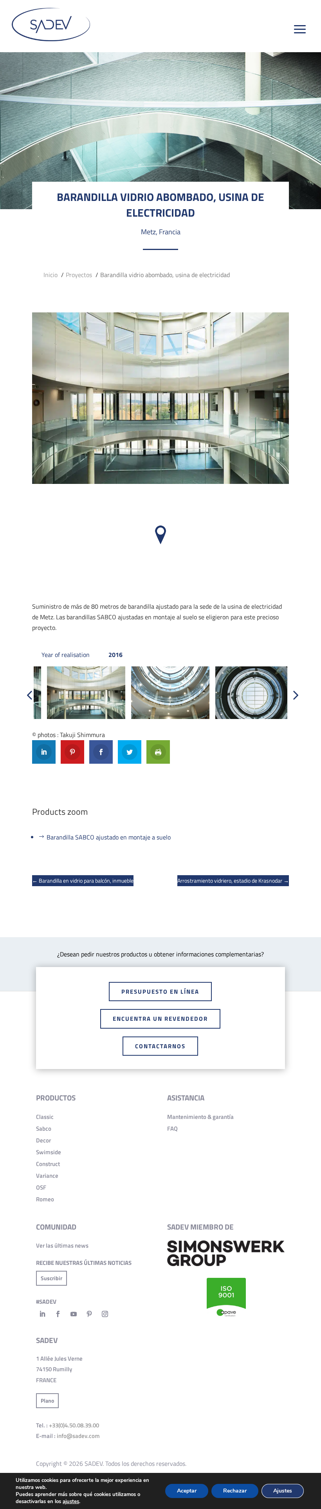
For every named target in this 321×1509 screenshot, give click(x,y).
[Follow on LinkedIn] (42, 1314)
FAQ (172, 1128)
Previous (28, 697)
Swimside (48, 1152)
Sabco (43, 1128)
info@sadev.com (78, 1435)
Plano (47, 1400)
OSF (41, 1187)
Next (293, 697)
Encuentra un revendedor (160, 1018)
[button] (160, 534)
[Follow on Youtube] (73, 1314)
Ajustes (282, 1490)
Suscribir (51, 1278)
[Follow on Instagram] (105, 1314)
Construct (48, 1163)
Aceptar (187, 1490)
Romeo (45, 1199)
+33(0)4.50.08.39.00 (74, 1425)
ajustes (71, 1501)
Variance (47, 1175)
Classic (45, 1116)
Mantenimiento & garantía (200, 1116)
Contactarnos (160, 1046)
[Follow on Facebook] (58, 1314)
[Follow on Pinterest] (89, 1314)
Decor (43, 1140)
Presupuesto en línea (160, 991)
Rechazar (235, 1490)
